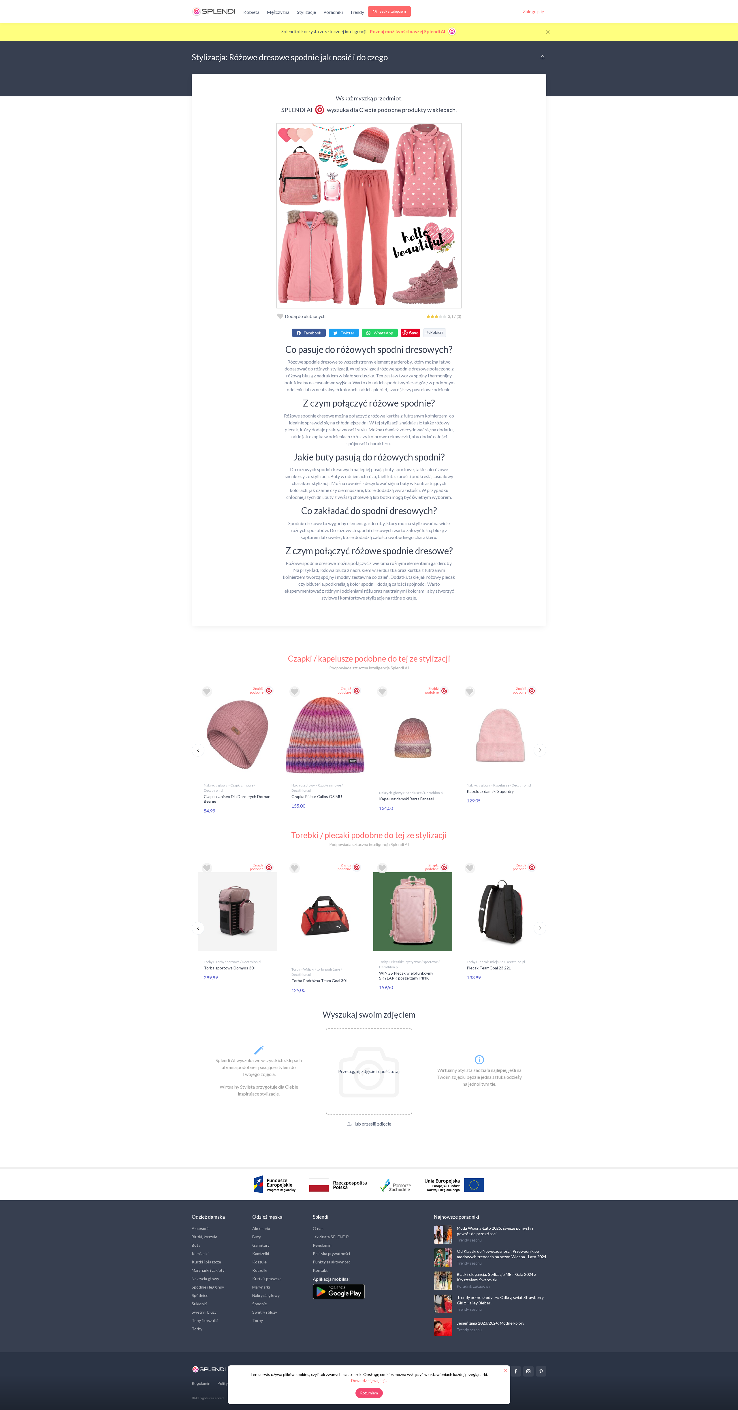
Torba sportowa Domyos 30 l (229, 967)
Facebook (312, 332)
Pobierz (436, 332)
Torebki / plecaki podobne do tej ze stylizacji (369, 835)
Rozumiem (369, 1393)
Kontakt (320, 1270)
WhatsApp (383, 332)
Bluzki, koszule (204, 1236)
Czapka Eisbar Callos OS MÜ (316, 796)
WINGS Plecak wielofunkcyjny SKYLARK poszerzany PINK (406, 975)
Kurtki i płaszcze (206, 1261)
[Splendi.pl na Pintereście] (541, 1371)
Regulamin (322, 1245)
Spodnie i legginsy (208, 1286)
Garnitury (261, 1245)
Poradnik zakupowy (473, 1286)
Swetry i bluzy (204, 1312)
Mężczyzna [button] (278, 12)
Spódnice (200, 1295)
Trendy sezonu (469, 1240)
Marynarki (261, 1286)
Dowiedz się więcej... (369, 1380)
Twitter (347, 332)
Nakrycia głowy (205, 1278)
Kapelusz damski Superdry (490, 791)
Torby (197, 1328)
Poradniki (333, 12)
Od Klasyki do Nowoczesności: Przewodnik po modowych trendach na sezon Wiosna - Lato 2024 (501, 1254)
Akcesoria (201, 1228)
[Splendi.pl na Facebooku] (516, 1371)
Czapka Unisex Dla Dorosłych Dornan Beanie (237, 799)
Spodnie (259, 1303)
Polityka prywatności (331, 1253)
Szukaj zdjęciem (392, 11)
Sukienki (199, 1303)
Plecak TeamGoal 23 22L (489, 967)
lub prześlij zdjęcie (372, 1123)
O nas (318, 1228)
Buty (196, 1245)
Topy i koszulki (205, 1320)
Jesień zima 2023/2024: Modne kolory (490, 1323)
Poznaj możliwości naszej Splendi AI (408, 31)
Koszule (259, 1261)
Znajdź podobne (256, 690)
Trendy (357, 12)
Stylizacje (306, 12)
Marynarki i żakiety (208, 1270)
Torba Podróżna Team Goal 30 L (320, 980)
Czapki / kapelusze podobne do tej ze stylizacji (369, 658)
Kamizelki (200, 1253)
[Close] (548, 32)
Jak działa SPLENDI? (331, 1236)
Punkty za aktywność (332, 1261)
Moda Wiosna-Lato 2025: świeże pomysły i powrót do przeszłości (495, 1231)
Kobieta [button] (251, 12)
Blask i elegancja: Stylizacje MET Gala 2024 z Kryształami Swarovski (496, 1277)
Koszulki (259, 1270)
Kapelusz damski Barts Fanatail (406, 798)
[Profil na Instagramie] (528, 1371)
